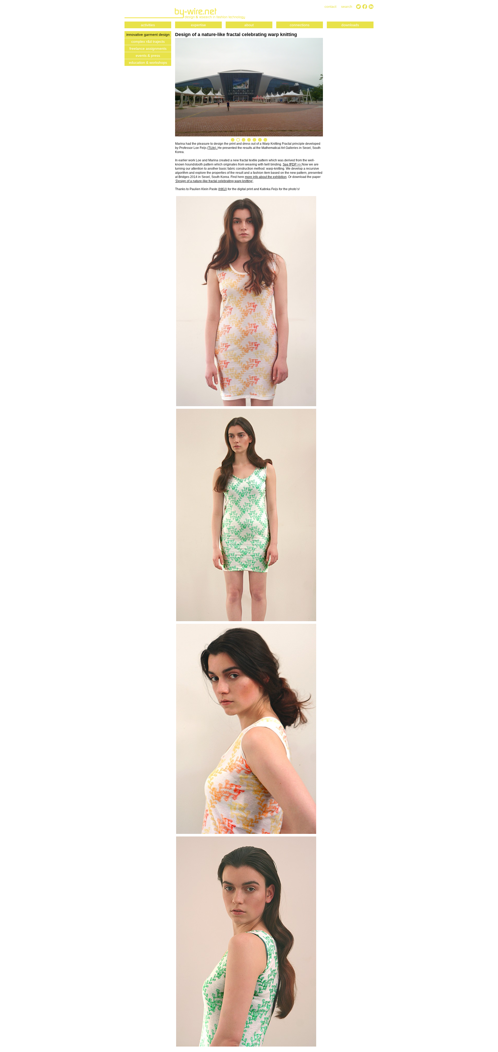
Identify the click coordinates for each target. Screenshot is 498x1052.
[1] (232, 140)
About (249, 25)
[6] (260, 140)
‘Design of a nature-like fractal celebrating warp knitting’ (214, 181)
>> (299, 164)
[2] (238, 140)
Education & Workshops (148, 62)
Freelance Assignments (148, 48)
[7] (265, 140)
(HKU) (222, 189)
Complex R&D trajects (148, 41)
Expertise (198, 25)
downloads (350, 25)
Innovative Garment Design (148, 34)
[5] (254, 140)
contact (330, 6)
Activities (148, 25)
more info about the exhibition (266, 177)
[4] (249, 140)
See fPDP (290, 164)
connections (299, 25)
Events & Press (148, 55)
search (346, 6)
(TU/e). (212, 148)
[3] (243, 140)
